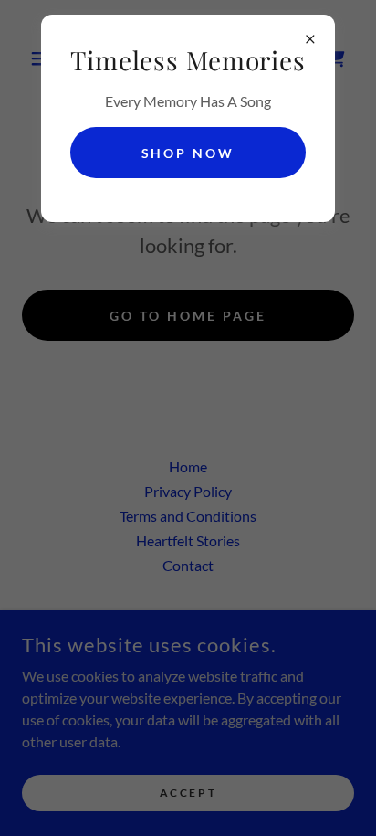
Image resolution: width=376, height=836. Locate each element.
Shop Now (188, 153)
